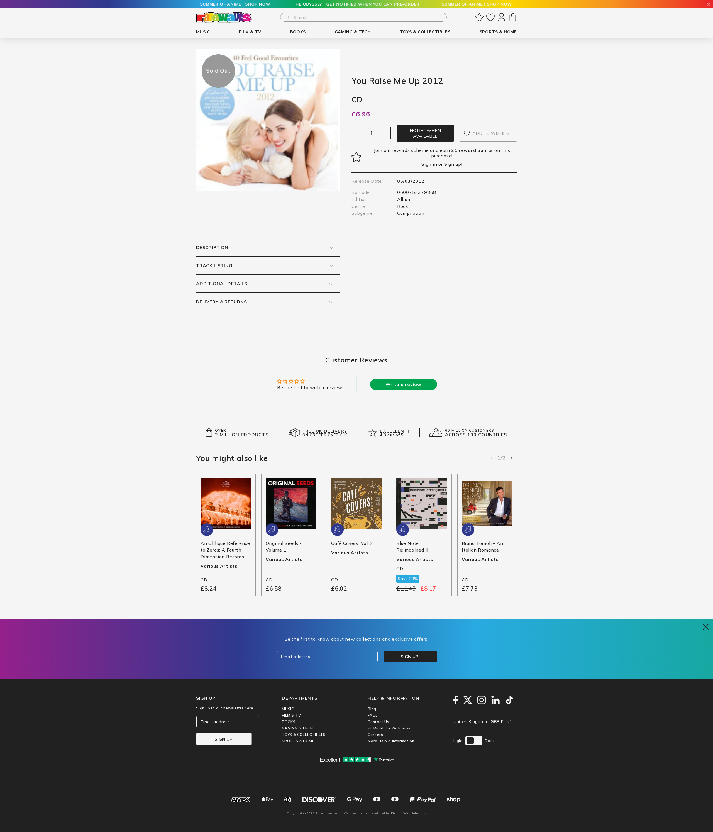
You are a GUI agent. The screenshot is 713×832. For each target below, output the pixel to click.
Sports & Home (298, 741)
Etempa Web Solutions (408, 813)
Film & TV (291, 715)
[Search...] (287, 17)
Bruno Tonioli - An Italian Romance (482, 546)
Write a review (403, 384)
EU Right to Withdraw (389, 728)
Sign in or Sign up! (441, 164)
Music (288, 709)
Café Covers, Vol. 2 (352, 543)
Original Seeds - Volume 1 (284, 546)
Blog (372, 709)
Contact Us (378, 721)
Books (289, 721)
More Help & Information (391, 741)
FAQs (373, 715)
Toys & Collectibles (304, 734)
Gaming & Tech (297, 728)
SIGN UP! (224, 739)
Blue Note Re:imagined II (412, 546)
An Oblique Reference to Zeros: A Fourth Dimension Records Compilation (225, 550)
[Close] (708, 5)
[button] (203, 32)
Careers (375, 734)
